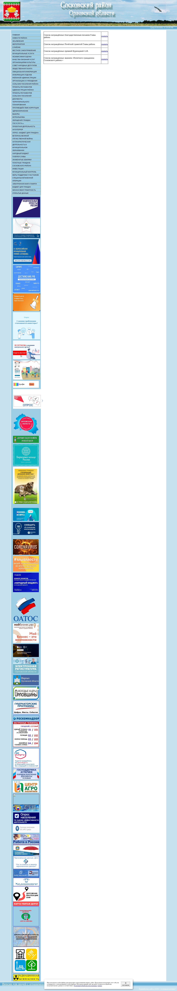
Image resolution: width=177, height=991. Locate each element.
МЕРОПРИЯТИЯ (18, 44)
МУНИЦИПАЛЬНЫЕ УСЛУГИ (23, 54)
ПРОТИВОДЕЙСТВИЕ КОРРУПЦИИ (25, 108)
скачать (104, 36)
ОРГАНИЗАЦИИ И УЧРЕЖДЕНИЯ (24, 81)
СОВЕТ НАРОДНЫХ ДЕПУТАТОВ (24, 65)
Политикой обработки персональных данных (88, 985)
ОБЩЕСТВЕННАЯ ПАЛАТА (22, 69)
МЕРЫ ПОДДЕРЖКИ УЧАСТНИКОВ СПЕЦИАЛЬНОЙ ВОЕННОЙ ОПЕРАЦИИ (25, 178)
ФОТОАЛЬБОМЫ (18, 117)
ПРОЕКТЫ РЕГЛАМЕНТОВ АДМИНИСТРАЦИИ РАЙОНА (23, 88)
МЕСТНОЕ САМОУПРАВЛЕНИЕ (24, 50)
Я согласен (125, 984)
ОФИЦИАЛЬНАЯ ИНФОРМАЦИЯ (24, 72)
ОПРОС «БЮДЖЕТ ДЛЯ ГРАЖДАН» (25, 133)
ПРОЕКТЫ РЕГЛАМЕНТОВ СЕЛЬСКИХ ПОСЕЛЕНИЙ (22, 94)
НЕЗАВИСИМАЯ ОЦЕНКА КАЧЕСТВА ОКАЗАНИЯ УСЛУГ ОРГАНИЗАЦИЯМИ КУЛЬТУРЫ (23, 59)
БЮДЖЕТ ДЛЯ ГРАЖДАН (21, 187)
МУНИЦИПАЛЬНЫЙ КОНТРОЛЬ (24, 172)
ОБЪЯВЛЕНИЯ (18, 41)
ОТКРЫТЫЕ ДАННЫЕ (20, 193)
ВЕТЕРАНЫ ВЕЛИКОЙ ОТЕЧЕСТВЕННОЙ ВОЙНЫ (22, 137)
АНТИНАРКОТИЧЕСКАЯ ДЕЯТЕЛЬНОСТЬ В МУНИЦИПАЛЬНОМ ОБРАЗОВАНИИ (21, 146)
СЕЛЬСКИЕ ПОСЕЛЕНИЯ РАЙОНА (25, 84)
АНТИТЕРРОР (17, 130)
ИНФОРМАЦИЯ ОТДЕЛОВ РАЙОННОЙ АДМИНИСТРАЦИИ (24, 76)
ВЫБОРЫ (16, 114)
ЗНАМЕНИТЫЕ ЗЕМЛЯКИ (21, 160)
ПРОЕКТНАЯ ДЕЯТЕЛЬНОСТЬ (23, 126)
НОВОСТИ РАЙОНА (19, 38)
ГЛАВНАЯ (16, 35)
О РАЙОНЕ (16, 47)
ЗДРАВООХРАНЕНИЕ (20, 111)
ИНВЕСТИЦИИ (18, 169)
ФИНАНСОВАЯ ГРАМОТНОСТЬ (24, 190)
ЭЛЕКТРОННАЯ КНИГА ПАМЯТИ (24, 184)
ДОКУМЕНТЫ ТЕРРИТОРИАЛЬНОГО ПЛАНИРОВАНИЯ (20, 102)
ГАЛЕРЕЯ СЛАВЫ (19, 157)
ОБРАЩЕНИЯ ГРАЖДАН (21, 120)
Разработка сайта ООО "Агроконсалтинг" (157, 989)
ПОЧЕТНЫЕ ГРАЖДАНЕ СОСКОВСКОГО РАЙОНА (21, 164)
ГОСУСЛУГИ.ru (18, 123)
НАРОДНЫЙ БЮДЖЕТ (20, 153)
